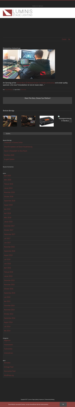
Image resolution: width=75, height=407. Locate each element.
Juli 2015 (7, 297)
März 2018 (7, 217)
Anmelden (7, 363)
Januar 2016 (8, 276)
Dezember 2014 (9, 305)
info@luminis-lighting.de (37, 6)
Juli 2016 (7, 259)
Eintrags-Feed (8, 367)
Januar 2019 (8, 188)
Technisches (23, 89)
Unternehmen (8, 353)
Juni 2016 (7, 263)
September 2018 (9, 201)
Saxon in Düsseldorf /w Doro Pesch (15, 151)
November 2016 (9, 247)
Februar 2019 (8, 184)
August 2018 (8, 205)
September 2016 (9, 251)
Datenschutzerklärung (49, 399)
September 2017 (9, 234)
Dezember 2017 (9, 226)
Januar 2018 (8, 222)
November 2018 (9, 192)
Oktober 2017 (8, 230)
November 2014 (9, 310)
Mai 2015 (7, 301)
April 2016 (7, 268)
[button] (4, 121)
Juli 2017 (7, 238)
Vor (69, 39)
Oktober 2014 (8, 314)
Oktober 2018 (8, 196)
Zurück (64, 39)
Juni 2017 (7, 242)
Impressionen (8, 345)
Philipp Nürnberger (8, 89)
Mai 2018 (7, 209)
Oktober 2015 (8, 289)
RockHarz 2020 (9, 155)
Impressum (41, 399)
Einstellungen (52, 404)
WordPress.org (9, 375)
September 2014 (9, 318)
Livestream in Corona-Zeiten (13, 142)
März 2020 (7, 180)
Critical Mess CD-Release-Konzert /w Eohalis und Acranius (36, 83)
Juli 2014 (7, 326)
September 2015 (9, 293)
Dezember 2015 (9, 280)
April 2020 (7, 175)
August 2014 (8, 322)
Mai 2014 (7, 330)
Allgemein (7, 340)
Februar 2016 (8, 272)
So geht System (9, 159)
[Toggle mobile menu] (71, 11)
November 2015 (9, 284)
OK (63, 404)
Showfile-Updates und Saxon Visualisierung (18, 147)
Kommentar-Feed (9, 371)
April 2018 (7, 213)
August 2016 (8, 255)
